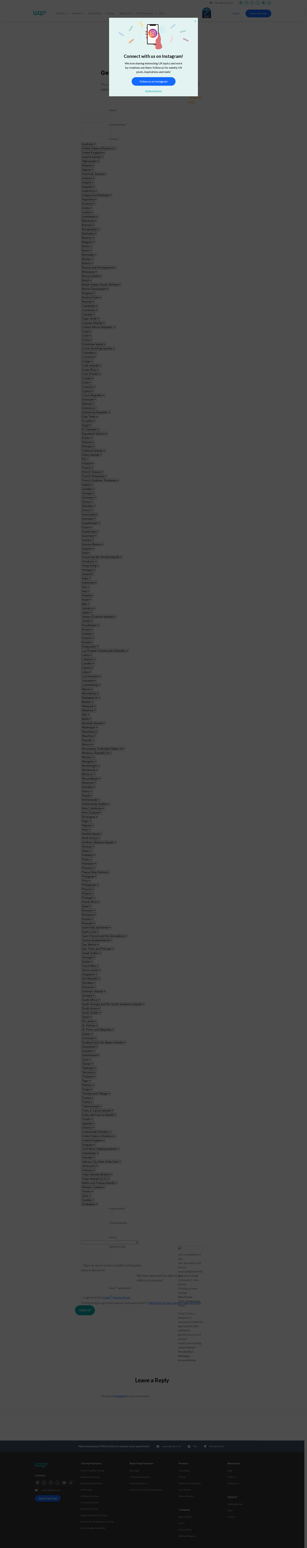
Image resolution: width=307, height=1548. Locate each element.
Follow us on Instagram (154, 81)
